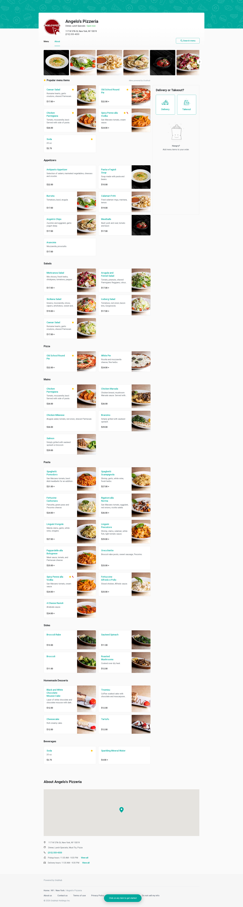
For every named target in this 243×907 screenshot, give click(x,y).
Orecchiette (107, 550)
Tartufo (105, 719)
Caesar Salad (53, 89)
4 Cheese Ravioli (55, 603)
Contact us (62, 895)
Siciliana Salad (54, 299)
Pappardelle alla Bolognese (55, 552)
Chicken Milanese (55, 415)
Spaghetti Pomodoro (52, 473)
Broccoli (51, 656)
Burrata (50, 196)
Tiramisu (105, 689)
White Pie (106, 355)
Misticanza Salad (55, 272)
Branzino (105, 415)
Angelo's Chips (54, 219)
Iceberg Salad (108, 299)
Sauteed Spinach (109, 634)
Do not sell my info (150, 895)
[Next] (199, 62)
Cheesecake (53, 719)
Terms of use (79, 895)
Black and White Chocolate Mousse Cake (55, 692)
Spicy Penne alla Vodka (109, 114)
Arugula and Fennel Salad (107, 274)
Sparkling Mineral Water (113, 750)
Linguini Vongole (55, 524)
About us (48, 895)
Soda (49, 139)
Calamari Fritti (108, 196)
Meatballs (106, 219)
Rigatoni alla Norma (107, 499)
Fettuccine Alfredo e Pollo (108, 578)
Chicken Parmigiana (52, 114)
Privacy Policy (98, 895)
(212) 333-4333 (72, 34)
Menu (46, 41)
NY (52, 890)
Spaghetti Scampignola (107, 473)
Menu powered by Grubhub (139, 80)
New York (60, 890)
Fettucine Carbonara (52, 499)
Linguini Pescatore (106, 525)
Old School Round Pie (110, 91)
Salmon (50, 438)
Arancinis (51, 242)
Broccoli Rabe (54, 634)
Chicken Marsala (109, 388)
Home (46, 890)
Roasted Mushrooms (107, 658)
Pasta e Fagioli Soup (108, 171)
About (57, 41)
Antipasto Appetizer (57, 169)
